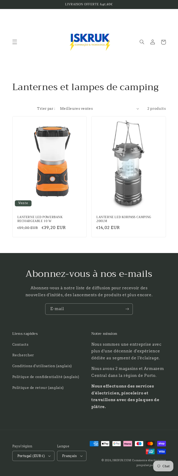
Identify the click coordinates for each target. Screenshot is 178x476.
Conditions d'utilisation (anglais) (42, 366)
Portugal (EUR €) (31, 456)
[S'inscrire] (127, 309)
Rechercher (23, 355)
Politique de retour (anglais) (38, 388)
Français (69, 456)
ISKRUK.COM (121, 460)
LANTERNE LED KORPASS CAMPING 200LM (123, 219)
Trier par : (46, 109)
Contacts (20, 344)
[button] (14, 42)
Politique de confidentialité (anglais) (45, 377)
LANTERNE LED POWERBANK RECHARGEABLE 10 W (40, 219)
